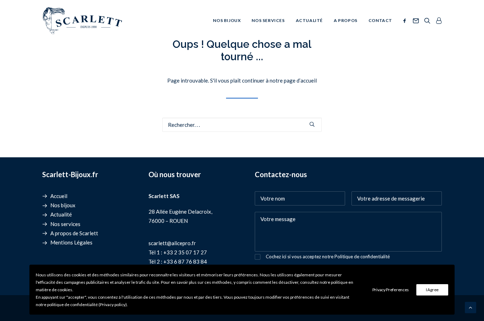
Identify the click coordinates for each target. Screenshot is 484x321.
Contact (380, 20)
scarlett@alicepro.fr (172, 243)
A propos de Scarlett (74, 233)
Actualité (309, 20)
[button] (405, 20)
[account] (437, 20)
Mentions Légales (71, 242)
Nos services (268, 20)
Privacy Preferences (390, 289)
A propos (346, 20)
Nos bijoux (227, 20)
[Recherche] (242, 125)
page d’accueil (300, 80)
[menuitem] (227, 20)
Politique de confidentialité (362, 256)
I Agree (432, 289)
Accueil (58, 196)
